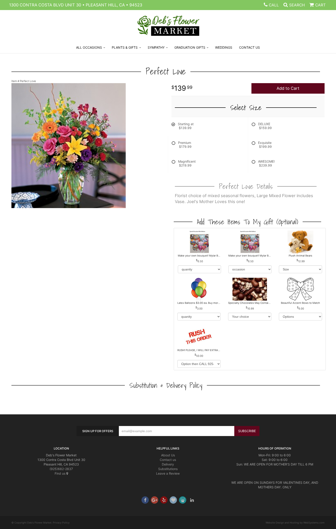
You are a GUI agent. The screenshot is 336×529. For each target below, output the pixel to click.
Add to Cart (288, 88)
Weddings (223, 47)
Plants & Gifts (125, 47)
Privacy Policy (61, 522)
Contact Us (249, 47)
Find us (60, 473)
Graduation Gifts (189, 47)
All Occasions (89, 47)
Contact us (168, 460)
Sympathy (156, 47)
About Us (168, 455)
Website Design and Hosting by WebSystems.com (295, 522)
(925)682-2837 (61, 469)
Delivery (168, 464)
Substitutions (168, 469)
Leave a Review (168, 473)
